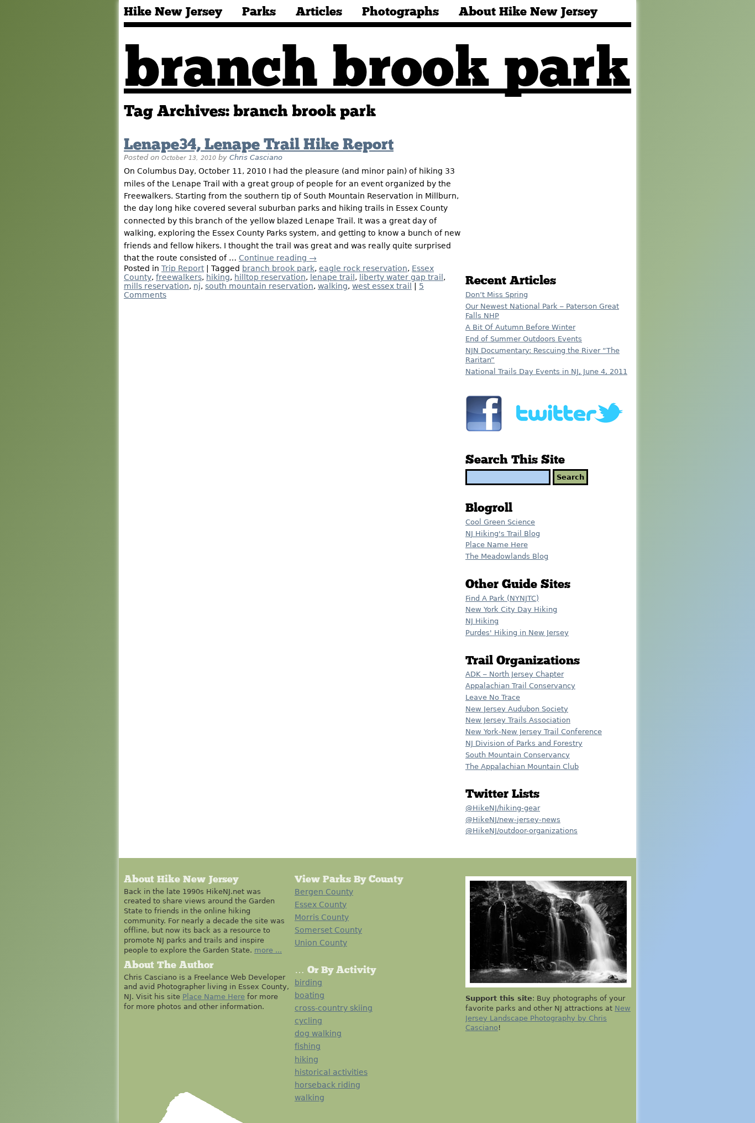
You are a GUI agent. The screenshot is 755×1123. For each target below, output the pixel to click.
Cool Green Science (500, 522)
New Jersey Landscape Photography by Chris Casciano (548, 1018)
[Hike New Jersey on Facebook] (486, 432)
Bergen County (324, 891)
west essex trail (382, 286)
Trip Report (182, 268)
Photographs (400, 12)
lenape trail (332, 277)
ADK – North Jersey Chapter (514, 674)
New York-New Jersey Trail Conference (533, 731)
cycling (308, 1020)
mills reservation (156, 286)
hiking (218, 277)
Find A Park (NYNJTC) (502, 598)
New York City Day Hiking (511, 609)
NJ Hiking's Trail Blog (502, 533)
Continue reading (278, 257)
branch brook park (278, 268)
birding (308, 982)
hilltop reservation (270, 277)
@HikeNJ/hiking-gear (502, 808)
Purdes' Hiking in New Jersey (517, 632)
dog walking (318, 1033)
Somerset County (328, 930)
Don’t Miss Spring (496, 294)
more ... (268, 950)
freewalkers (179, 277)
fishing (308, 1046)
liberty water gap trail (401, 277)
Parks (259, 12)
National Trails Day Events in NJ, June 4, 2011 (546, 371)
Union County (321, 942)
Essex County (321, 904)
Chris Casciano (255, 157)
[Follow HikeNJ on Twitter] (572, 432)
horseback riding (327, 1084)
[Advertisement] (548, 186)
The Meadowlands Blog (506, 556)
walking (333, 286)
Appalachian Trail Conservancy (520, 686)
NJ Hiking (482, 621)
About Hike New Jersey (528, 12)
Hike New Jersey (173, 12)
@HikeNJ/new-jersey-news (512, 819)
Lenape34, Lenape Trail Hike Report (259, 145)
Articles (319, 12)
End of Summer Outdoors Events (523, 339)
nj (197, 286)
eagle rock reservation (363, 268)
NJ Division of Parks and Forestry (524, 743)
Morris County (322, 917)
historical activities (331, 1072)
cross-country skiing (334, 1008)
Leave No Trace (492, 697)
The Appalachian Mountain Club (522, 766)
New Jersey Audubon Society (516, 709)
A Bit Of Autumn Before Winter (520, 327)
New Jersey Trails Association (517, 720)
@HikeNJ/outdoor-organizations (521, 830)
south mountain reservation (259, 286)
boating (309, 995)
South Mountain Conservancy (517, 755)
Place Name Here (496, 544)
